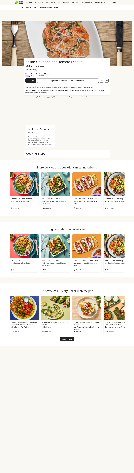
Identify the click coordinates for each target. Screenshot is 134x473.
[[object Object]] (102, 81)
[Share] (107, 81)
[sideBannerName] (40, 111)
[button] (40, 129)
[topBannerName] (67, 15)
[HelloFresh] (19, 2)
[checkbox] (26, 70)
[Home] (23, 7)
